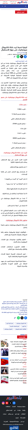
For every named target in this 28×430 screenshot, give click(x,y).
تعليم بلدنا (22, 417)
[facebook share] (25, 56)
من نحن (22, 421)
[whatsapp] (14, 56)
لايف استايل (9, 410)
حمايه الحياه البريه (9, 323)
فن (15, 410)
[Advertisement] (14, 29)
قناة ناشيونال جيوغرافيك (21, 323)
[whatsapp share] (18, 56)
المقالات (23, 414)
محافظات (8, 406)
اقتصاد (14, 406)
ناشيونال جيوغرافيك (8, 329)
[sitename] (14, 398)
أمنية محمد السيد (21, 52)
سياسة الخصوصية (14, 421)
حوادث (19, 410)
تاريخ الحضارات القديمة (14, 326)
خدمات (4, 414)
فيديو (17, 417)
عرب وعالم (10, 414)
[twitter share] (21, 56)
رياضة (23, 410)
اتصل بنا (6, 421)
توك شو (17, 414)
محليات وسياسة (21, 406)
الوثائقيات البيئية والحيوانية (21, 329)
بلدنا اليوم (24, 326)
